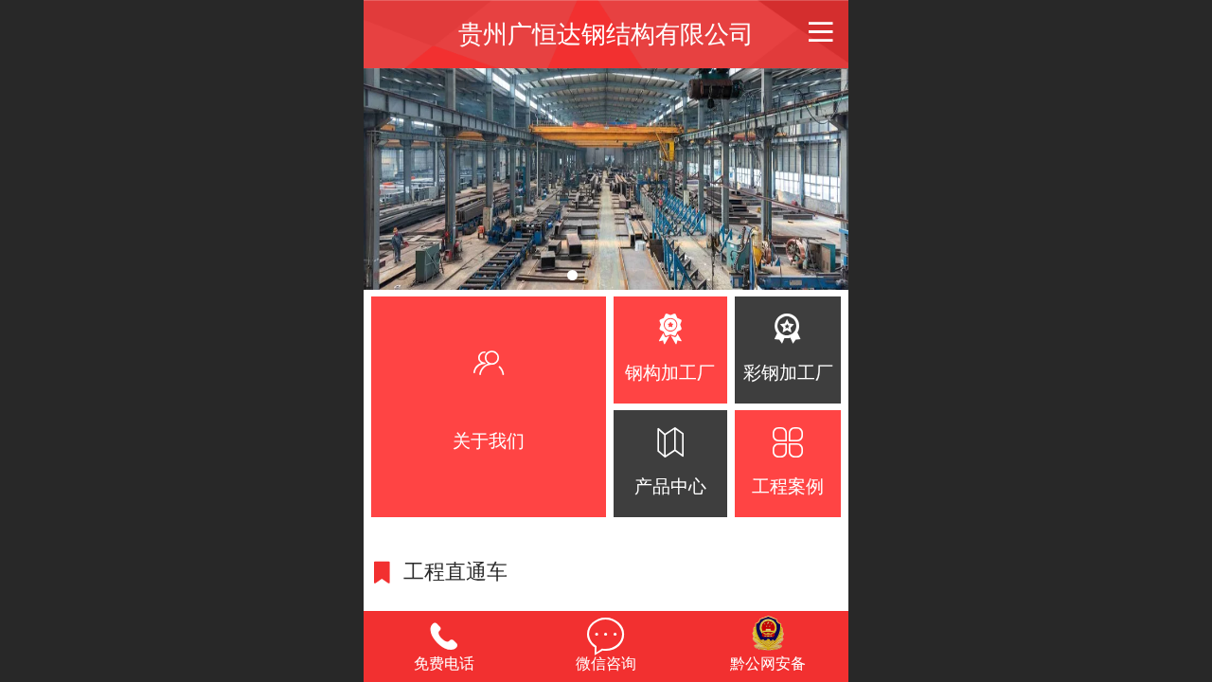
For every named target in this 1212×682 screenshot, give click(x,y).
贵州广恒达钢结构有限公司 (606, 34)
